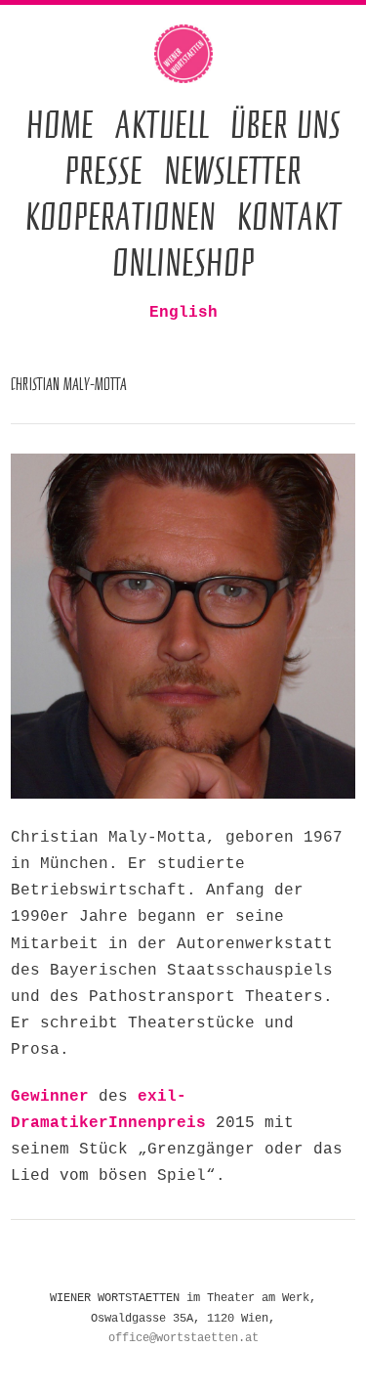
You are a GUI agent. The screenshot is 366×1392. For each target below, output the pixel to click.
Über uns (285, 124)
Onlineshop (183, 261)
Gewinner (50, 1097)
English (183, 313)
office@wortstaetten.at (183, 1338)
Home (60, 124)
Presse (103, 170)
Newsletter (233, 170)
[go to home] (183, 53)
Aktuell (162, 124)
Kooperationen (120, 216)
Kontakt (289, 216)
